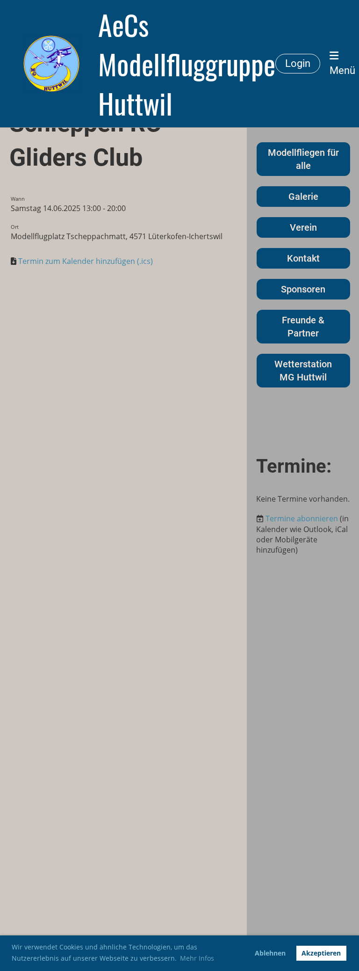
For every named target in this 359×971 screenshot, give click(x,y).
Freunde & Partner (303, 326)
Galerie (303, 196)
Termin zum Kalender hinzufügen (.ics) (85, 261)
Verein (303, 227)
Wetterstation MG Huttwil (303, 370)
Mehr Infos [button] (197, 958)
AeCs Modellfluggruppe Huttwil (186, 64)
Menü (342, 70)
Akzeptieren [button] (321, 953)
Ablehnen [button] (270, 953)
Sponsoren (303, 289)
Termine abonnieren (302, 518)
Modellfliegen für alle (303, 159)
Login (297, 63)
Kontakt (303, 258)
